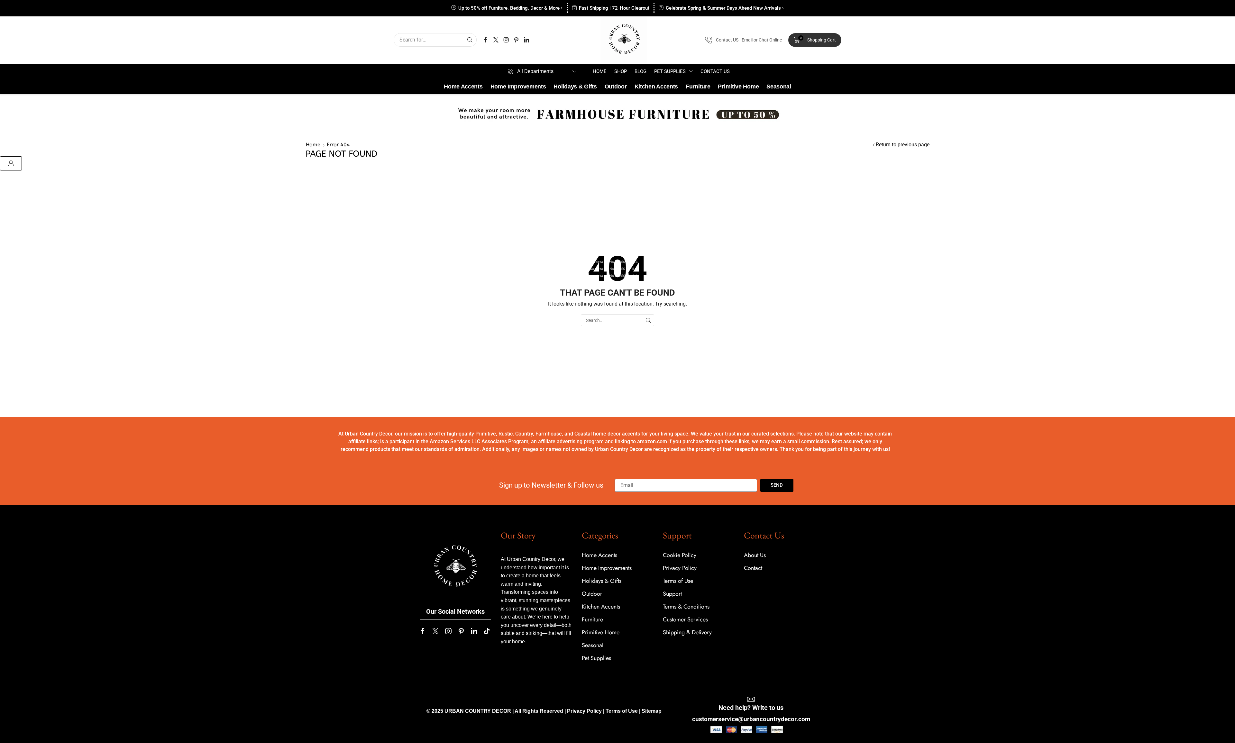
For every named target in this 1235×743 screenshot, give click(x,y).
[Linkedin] (526, 39)
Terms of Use (622, 711)
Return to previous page (902, 145)
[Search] (469, 39)
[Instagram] (506, 39)
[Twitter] (496, 39)
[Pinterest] (516, 39)
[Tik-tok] (487, 631)
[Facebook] (485, 39)
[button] (814, 40)
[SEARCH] (648, 320)
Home (313, 145)
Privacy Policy (584, 711)
